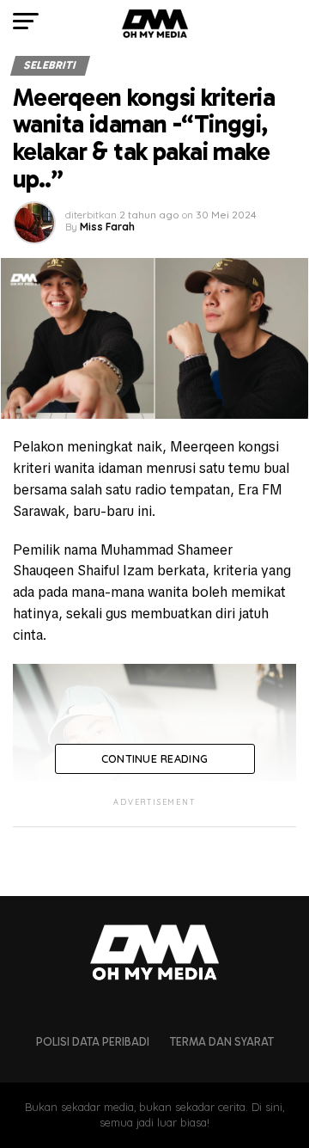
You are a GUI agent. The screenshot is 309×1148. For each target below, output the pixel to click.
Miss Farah (107, 226)
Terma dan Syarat (222, 1041)
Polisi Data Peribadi (92, 1041)
